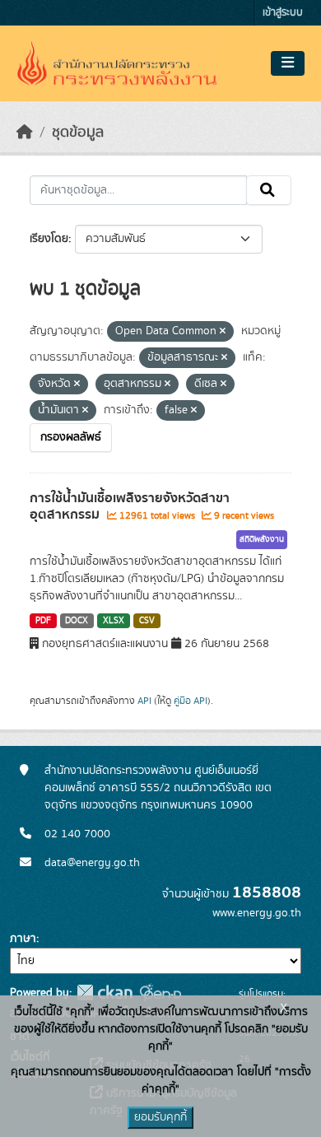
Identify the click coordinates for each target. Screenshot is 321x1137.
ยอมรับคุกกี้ (160, 1117)
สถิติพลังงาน (262, 539)
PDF (43, 620)
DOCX (76, 620)
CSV (147, 620)
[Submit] (268, 190)
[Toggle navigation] (288, 63)
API (144, 700)
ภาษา (23, 938)
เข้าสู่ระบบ (283, 13)
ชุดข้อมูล (78, 132)
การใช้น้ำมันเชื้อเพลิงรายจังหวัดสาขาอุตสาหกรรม (130, 506)
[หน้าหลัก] (24, 132)
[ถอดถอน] (223, 331)
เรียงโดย (49, 239)
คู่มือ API (190, 700)
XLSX (113, 620)
